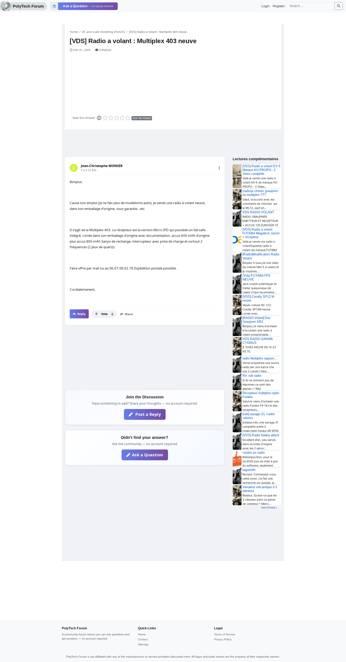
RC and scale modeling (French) (103, 32)
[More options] (219, 168)
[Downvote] (112, 314)
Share (128, 314)
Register (279, 6)
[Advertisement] (175, 82)
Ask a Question (147, 455)
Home (74, 32)
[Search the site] (338, 6)
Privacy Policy (222, 639)
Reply (80, 314)
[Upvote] (97, 314)
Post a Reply (147, 414)
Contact (143, 639)
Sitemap (143, 644)
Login (266, 6)
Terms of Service (224, 634)
